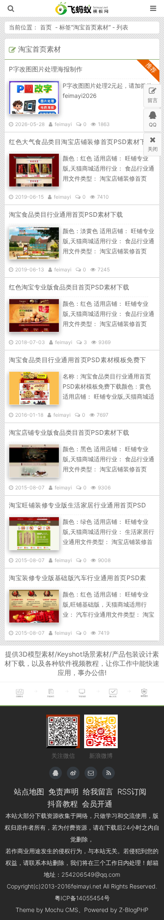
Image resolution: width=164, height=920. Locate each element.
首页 (46, 27)
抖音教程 (63, 803)
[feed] (108, 773)
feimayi (63, 124)
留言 (153, 100)
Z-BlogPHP (133, 909)
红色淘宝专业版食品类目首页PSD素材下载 (69, 287)
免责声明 (63, 791)
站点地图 (29, 791)
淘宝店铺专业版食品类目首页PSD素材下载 (69, 432)
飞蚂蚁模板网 (82, 8)
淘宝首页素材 (90, 27)
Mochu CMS (61, 909)
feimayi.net (86, 886)
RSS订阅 (131, 791)
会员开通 (97, 803)
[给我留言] (91, 773)
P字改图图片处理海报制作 (45, 69)
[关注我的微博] (73, 773)
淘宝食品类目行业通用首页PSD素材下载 (66, 214)
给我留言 (98, 791)
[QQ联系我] (55, 773)
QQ (152, 124)
